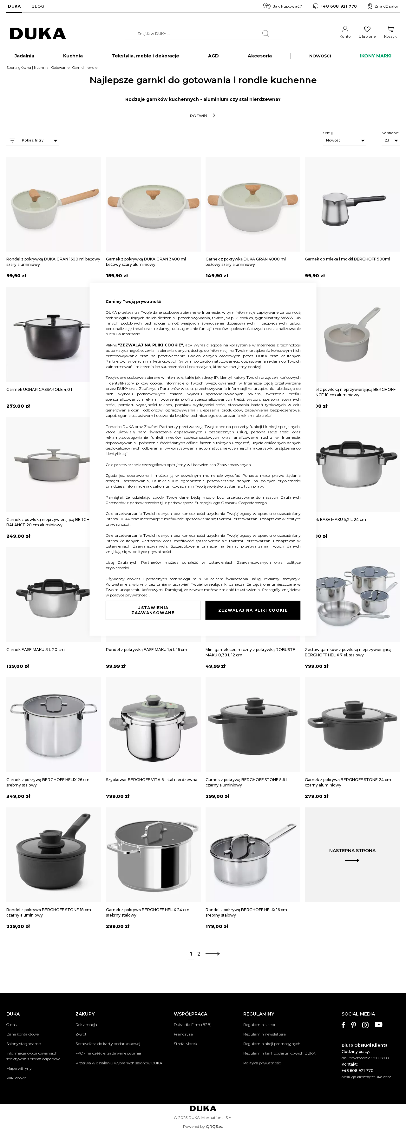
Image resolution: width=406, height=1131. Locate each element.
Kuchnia (41, 67)
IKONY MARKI (375, 56)
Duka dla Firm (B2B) (193, 1024)
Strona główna (18, 67)
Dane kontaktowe (22, 1034)
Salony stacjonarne (23, 1043)
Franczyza (183, 1034)
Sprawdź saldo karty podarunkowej (107, 1043)
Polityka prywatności (262, 1063)
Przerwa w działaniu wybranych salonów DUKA (118, 1063)
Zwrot (81, 1034)
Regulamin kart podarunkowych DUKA (279, 1053)
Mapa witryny (18, 1068)
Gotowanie (60, 67)
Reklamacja (86, 1024)
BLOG (38, 6)
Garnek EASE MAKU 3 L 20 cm (35, 649)
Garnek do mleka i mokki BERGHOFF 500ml (347, 259)
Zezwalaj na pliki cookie (253, 610)
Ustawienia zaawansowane (152, 610)
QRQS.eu (214, 1126)
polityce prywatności (281, 480)
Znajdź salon (387, 6)
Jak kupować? (287, 6)
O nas (11, 1024)
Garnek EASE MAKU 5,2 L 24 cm (335, 519)
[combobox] (203, 33)
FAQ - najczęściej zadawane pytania (108, 1053)
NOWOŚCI (320, 55)
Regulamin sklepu (260, 1024)
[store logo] (38, 34)
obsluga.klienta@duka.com (366, 1077)
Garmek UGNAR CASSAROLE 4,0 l (39, 389)
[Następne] (211, 954)
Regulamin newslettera (264, 1034)
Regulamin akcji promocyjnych (271, 1043)
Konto (345, 36)
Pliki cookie (16, 1077)
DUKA (14, 6)
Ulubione (367, 36)
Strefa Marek (185, 1043)
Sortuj (328, 133)
